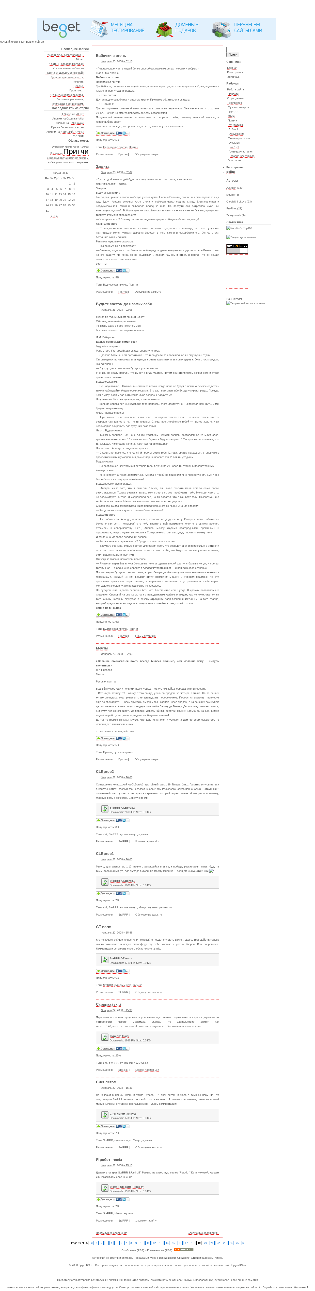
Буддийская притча (62, 147)
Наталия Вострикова (241, 155)
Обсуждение (236, 133)
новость (79, 81)
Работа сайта (235, 89)
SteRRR (233, 111)
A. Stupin (234, 129)
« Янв (54, 216)
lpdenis (230, 194)
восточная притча (76, 158)
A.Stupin (66, 114)
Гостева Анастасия (240, 151)
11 (148, 1242)
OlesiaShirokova (236, 201)
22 (218, 1242)
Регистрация (235, 72)
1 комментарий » (145, 635)
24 (231, 1242)
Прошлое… (76, 90)
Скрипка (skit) (75, 118)
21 (211, 1242)
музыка (143, 834)
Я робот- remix (109, 1159)
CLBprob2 (105, 771)
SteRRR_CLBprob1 (122, 880)
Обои (231, 116)
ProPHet (234, 147)
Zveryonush (233, 215)
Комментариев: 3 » (147, 1069)
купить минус (128, 834)
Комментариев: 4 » (147, 841)
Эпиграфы (233, 76)
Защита (102, 166)
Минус (143, 907)
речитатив (61, 162)
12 (154, 1242)
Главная (232, 67)
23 (224, 1242)
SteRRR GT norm (121, 958)
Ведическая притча (115, 284)
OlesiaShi (234, 142)
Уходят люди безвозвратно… (65, 54)
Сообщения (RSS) (133, 1250)
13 (160, 1242)
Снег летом (106, 1082)
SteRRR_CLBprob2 (122, 807)
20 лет (80, 59)
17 (186, 1242)
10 (141, 1242)
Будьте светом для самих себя (124, 304)
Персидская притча (115, 147)
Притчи (76, 151)
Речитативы (235, 124)
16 (179, 1242)
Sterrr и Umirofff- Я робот (126, 1186)
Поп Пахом (77, 122)
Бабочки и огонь (111, 55)
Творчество (234, 102)
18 (192, 1242)
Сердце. (79, 86)
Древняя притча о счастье (67, 77)
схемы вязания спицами (230, 1287)
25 (237, 1242)
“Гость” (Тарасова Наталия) (66, 63)
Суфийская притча (57, 158)
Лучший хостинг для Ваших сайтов (22, 41)
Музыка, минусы (238, 107)
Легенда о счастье (72, 127)
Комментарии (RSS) (159, 1250)
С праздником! (236, 98)
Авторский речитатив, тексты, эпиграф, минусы (157, 9)
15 (173, 1242)
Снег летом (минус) (123, 1113)
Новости (233, 93)
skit (105, 834)
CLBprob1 (105, 853)
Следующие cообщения (203, 1232)
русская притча (123, 752)
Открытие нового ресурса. (67, 94)
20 (205, 1242)
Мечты (102, 648)
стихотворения (78, 162)
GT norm (103, 927)
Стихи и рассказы (239, 138)
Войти (230, 171)
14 (167, 1242)
